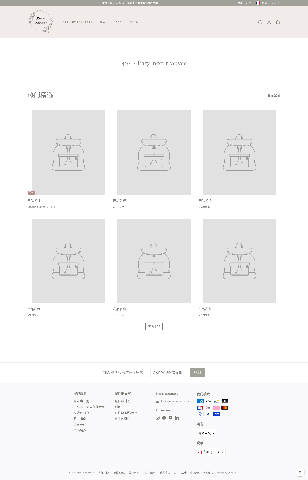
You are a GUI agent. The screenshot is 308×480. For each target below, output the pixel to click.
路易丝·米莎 (123, 401)
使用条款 (195, 472)
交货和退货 (81, 413)
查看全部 (274, 95)
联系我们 (80, 425)
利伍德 (119, 407)
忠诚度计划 (81, 401)
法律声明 (134, 472)
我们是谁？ (104, 472)
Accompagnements (77, 22)
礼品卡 (183, 472)
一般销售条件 (149, 472)
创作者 (134, 22)
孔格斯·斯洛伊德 (126, 413)
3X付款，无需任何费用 (89, 407)
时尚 (102, 22)
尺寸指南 (80, 419)
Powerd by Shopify (226, 472)
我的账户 (80, 431)
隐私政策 (165, 472)
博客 (119, 22)
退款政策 (208, 472)
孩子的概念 (122, 419)
